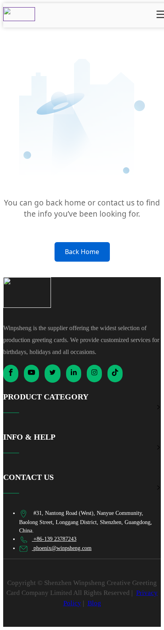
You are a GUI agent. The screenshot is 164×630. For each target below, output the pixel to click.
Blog (94, 603)
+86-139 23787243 (54, 539)
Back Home (82, 251)
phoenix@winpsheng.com (62, 548)
